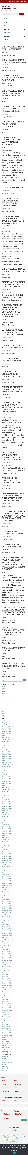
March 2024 (6, 777)
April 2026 (5, 725)
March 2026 (6, 727)
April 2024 (5, 775)
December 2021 (7, 833)
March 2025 (6, 752)
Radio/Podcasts (7, 1063)
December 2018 (7, 908)
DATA (3, 228)
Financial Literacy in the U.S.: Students (13, 48)
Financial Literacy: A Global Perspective (13, 346)
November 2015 (7, 985)
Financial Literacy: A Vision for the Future (14, 270)
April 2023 (5, 800)
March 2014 (6, 1027)
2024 (3, 691)
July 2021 (5, 843)
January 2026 (6, 731)
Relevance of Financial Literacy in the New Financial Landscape (13, 631)
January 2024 (6, 781)
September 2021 (7, 839)
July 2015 (5, 993)
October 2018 (6, 912)
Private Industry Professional (18, 1114)
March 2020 (6, 877)
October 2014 (6, 1012)
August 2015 (6, 991)
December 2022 (7, 808)
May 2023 (5, 798)
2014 (3, 712)
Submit (24, 1120)
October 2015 (6, 987)
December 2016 (7, 958)
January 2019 (6, 906)
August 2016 (6, 966)
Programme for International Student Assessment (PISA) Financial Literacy (13, 221)
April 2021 (5, 850)
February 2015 (7, 1004)
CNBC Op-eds (6, 1067)
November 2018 (7, 910)
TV (3, 1060)
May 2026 (5, 723)
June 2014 (5, 1020)
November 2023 (7, 785)
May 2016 (5, 973)
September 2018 (7, 914)
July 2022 (5, 818)
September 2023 (7, 789)
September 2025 (7, 739)
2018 (3, 703)
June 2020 (5, 871)
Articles (4, 1058)
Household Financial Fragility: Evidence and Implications (13, 284)
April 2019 (5, 900)
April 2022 (5, 825)
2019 (3, 701)
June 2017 (5, 945)
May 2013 (5, 1039)
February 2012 (7, 1052)
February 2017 (7, 954)
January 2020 (6, 881)
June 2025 (5, 746)
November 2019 (7, 885)
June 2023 (5, 796)
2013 (3, 714)
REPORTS (4, 147)
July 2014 (5, 1018)
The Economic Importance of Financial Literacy (12, 480)
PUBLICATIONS (6, 415)
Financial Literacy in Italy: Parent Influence (13, 124)
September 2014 (7, 1014)
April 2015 (5, 1000)
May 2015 (5, 998)
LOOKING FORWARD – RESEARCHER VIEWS (12, 359)
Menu (7, 19)
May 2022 (5, 823)
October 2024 (6, 762)
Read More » (18, 264)
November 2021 (7, 835)
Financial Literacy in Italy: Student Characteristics (13, 108)
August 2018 (6, 916)
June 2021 (5, 846)
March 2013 (6, 1043)
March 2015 (6, 1002)
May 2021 (5, 848)
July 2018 (5, 918)
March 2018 (6, 927)
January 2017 (6, 956)
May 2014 (5, 1023)
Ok (14, 1152)
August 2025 (6, 741)
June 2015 (5, 995)
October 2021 (6, 837)
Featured (5, 1056)
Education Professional (20, 1116)
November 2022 (7, 810)
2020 (3, 699)
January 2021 (6, 856)
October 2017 (6, 937)
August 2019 (6, 891)
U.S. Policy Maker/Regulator (6, 1114)
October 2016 (6, 962)
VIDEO (4, 319)
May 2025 (5, 748)
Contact (23, 1)
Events (3, 1084)
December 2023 (7, 783)
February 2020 (7, 879)
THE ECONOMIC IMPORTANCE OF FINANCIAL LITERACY (12, 373)
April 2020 (5, 875)
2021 (3, 697)
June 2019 (5, 895)
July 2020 (5, 868)
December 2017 (7, 933)
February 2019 (7, 904)
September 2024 (7, 764)
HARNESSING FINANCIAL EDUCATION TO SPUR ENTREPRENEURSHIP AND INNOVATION (14, 497)
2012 (3, 716)
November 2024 (7, 760)
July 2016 (5, 968)
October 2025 (6, 737)
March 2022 (6, 827)
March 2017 (6, 952)
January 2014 (6, 1031)
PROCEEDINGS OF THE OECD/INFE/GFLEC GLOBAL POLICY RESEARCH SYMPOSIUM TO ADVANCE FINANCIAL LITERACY (13, 563)
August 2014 (6, 1016)
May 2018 (5, 923)
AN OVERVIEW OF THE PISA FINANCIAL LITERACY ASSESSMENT (13, 332)
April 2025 (5, 750)
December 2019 (7, 883)
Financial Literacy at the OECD (13, 649)
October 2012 (6, 1047)
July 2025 (5, 743)
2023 (3, 693)
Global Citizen (6, 1118)
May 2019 (5, 898)
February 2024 (7, 779)
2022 (3, 695)
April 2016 (5, 975)
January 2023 (6, 806)
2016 (3, 708)
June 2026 (5, 721)
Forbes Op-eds (7, 1069)
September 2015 (7, 989)
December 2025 (7, 733)
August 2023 (6, 791)
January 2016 (6, 981)
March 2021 (6, 852)
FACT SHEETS (5, 52)
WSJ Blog (5, 1065)
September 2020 (7, 864)
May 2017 (5, 948)
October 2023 (6, 787)
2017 (3, 706)
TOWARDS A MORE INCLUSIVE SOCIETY (11, 545)
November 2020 (7, 860)
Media (10, 1)
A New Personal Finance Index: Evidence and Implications (10, 202)
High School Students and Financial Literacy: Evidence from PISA (12, 456)
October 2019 (6, 887)
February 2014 (7, 1029)
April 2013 (5, 1041)
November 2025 (7, 735)
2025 (3, 689)
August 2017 (6, 941)
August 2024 (6, 766)
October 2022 (6, 812)
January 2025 (6, 756)
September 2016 (7, 964)
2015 (3, 710)
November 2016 (7, 960)
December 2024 (7, 758)
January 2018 (6, 931)
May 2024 (5, 773)
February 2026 (7, 729)
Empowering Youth (12, 187)
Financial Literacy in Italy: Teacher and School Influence (13, 93)
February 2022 (7, 829)
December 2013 (7, 1033)
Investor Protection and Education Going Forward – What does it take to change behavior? (13, 516)
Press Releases (7, 1071)
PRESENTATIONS (6, 83)
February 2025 (7, 754)
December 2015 (7, 983)
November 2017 (7, 935)
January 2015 (6, 1006)
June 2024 (5, 771)
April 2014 (5, 1025)
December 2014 (7, 1008)
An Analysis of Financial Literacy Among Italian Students (12, 140)
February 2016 (7, 979)
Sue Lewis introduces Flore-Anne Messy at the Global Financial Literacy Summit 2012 (13, 611)
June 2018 (5, 921)
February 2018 (7, 929)
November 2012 (7, 1045)
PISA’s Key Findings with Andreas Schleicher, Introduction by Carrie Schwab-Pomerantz (12, 311)
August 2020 (6, 866)
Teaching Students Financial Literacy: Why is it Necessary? (13, 389)
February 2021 (7, 854)
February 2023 (7, 804)
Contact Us (5, 1091)
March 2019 (6, 902)
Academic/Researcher (7, 1110)
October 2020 (6, 862)
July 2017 (5, 943)
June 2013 (5, 1037)
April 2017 (5, 950)
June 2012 (5, 1050)
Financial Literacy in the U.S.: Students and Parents (14, 62)
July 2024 (5, 769)
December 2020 (7, 858)
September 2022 (7, 814)
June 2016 (5, 970)
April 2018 (5, 925)
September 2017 (7, 939)
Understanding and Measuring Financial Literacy (13, 666)
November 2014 (7, 1010)
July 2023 (5, 793)
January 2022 (6, 831)
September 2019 (7, 889)
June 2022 (5, 821)
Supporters (16, 1)
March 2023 (6, 802)
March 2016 (6, 977)
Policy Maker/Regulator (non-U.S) (8, 1116)
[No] (26, 1149)
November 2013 (7, 1035)
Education (17, 1084)
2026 (3, 687)
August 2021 (6, 841)
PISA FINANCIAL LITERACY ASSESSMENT (13, 532)
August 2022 (6, 816)
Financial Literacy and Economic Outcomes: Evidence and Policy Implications (13, 407)
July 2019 (5, 893)
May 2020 (5, 873)
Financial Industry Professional (19, 1111)
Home (3, 1080)
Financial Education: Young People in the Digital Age (13, 77)
